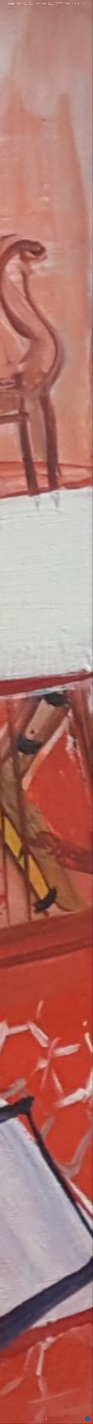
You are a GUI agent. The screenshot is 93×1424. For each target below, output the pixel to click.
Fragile (11, 4)
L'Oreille (46, 727)
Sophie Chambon (46, 776)
